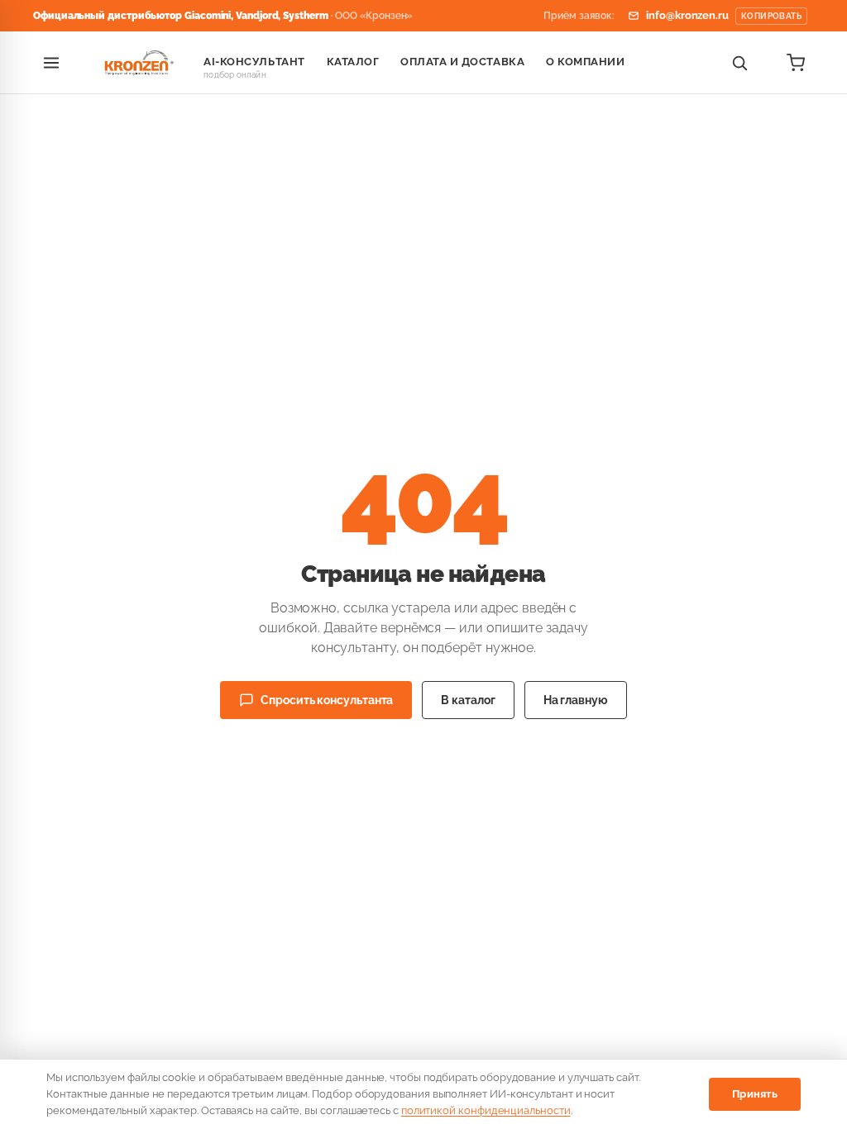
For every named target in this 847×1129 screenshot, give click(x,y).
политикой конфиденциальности (486, 1110)
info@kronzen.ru (724, 15)
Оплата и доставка (462, 61)
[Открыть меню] (51, 63)
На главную (575, 700)
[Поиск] (739, 63)
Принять (755, 1094)
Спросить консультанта (327, 700)
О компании (585, 61)
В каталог (468, 700)
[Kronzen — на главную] (136, 62)
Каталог (353, 61)
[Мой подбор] (796, 63)
